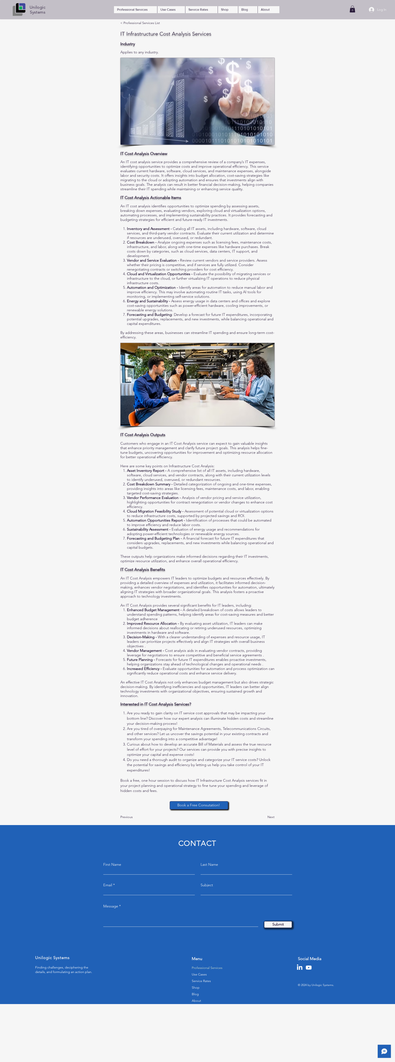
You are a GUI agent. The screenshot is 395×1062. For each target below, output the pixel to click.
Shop (196, 987)
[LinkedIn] (299, 967)
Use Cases (199, 974)
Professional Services (207, 968)
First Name (112, 864)
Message (110, 906)
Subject (207, 885)
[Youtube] (308, 967)
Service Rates (201, 981)
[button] (352, 9)
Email (107, 885)
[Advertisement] (123, 1033)
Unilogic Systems (37, 10)
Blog (195, 994)
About (196, 1001)
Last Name (209, 864)
